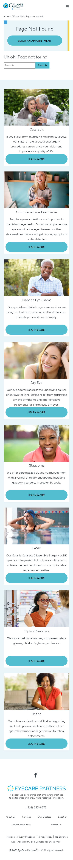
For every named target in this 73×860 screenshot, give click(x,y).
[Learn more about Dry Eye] (36, 360)
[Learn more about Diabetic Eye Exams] (36, 277)
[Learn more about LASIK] (36, 525)
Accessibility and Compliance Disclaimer (39, 841)
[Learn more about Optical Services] (36, 608)
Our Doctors (44, 816)
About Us (10, 816)
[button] (67, 6)
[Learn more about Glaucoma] (36, 443)
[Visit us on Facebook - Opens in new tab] (35, 775)
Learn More (36, 159)
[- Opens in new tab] (36, 788)
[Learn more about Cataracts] (36, 107)
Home (7, 16)
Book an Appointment (34, 40)
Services (26, 816)
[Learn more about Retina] (36, 691)
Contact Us (55, 824)
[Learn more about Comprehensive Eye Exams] (36, 189)
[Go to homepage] (13, 6)
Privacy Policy (45, 836)
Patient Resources (21, 824)
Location (62, 816)
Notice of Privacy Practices (21, 836)
